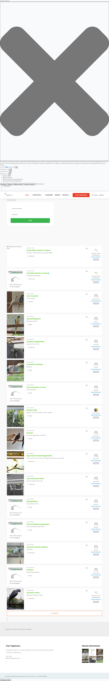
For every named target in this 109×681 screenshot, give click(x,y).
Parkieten (29, 570)
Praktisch (65, 195)
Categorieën (49, 195)
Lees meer (9, 656)
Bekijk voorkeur (18, 184)
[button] (54, 81)
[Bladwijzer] (86, 248)
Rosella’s (29, 433)
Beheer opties (7, 176)
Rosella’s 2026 (31, 410)
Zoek (30, 220)
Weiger (10, 184)
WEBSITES (57, 195)
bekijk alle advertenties (96, 256)
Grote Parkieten (30, 271)
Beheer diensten (7, 177)
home (26, 195)
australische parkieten (34, 364)
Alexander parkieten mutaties (37, 547)
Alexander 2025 (32, 593)
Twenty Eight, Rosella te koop (37, 250)
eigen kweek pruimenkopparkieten (39, 456)
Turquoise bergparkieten (35, 341)
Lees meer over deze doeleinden (12, 181)
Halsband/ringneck (33, 319)
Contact (96, 259)
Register (101, 195)
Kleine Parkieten (30, 248)
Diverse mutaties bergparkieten (37, 524)
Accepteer (3, 184)
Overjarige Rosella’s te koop (37, 273)
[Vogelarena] (9, 195)
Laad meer (54, 613)
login (96, 195)
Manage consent (5, 680)
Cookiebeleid (6, 186)
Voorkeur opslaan (29, 184)
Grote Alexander (32, 296)
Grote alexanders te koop (36, 387)
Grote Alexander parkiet (35, 478)
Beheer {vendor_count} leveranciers (13, 179)
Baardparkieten (32, 501)
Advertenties (37, 195)
